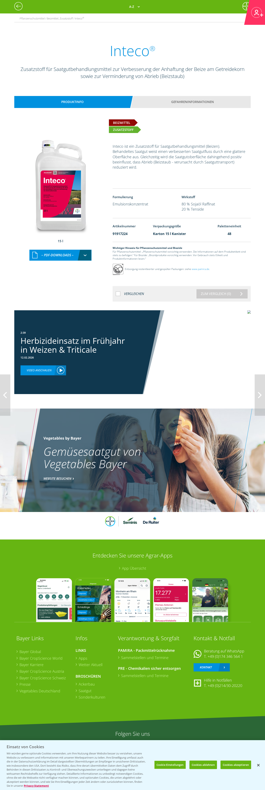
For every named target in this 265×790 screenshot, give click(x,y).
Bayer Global (30, 651)
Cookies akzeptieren (236, 764)
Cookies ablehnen (203, 764)
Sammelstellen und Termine (145, 657)
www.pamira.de (200, 269)
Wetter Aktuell (90, 664)
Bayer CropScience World (41, 658)
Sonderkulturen (92, 697)
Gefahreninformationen (192, 102)
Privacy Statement (36, 786)
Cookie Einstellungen (170, 764)
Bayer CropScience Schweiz (42, 677)
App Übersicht (134, 568)
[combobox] (60, 255)
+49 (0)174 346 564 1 (225, 656)
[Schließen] (258, 765)
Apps (83, 658)
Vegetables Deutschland (39, 690)
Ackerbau (87, 684)
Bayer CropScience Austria (41, 671)
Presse (25, 684)
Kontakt (206, 667)
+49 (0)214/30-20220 (225, 685)
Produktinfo (72, 102)
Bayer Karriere (31, 664)
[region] (132, 765)
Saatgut (85, 690)
